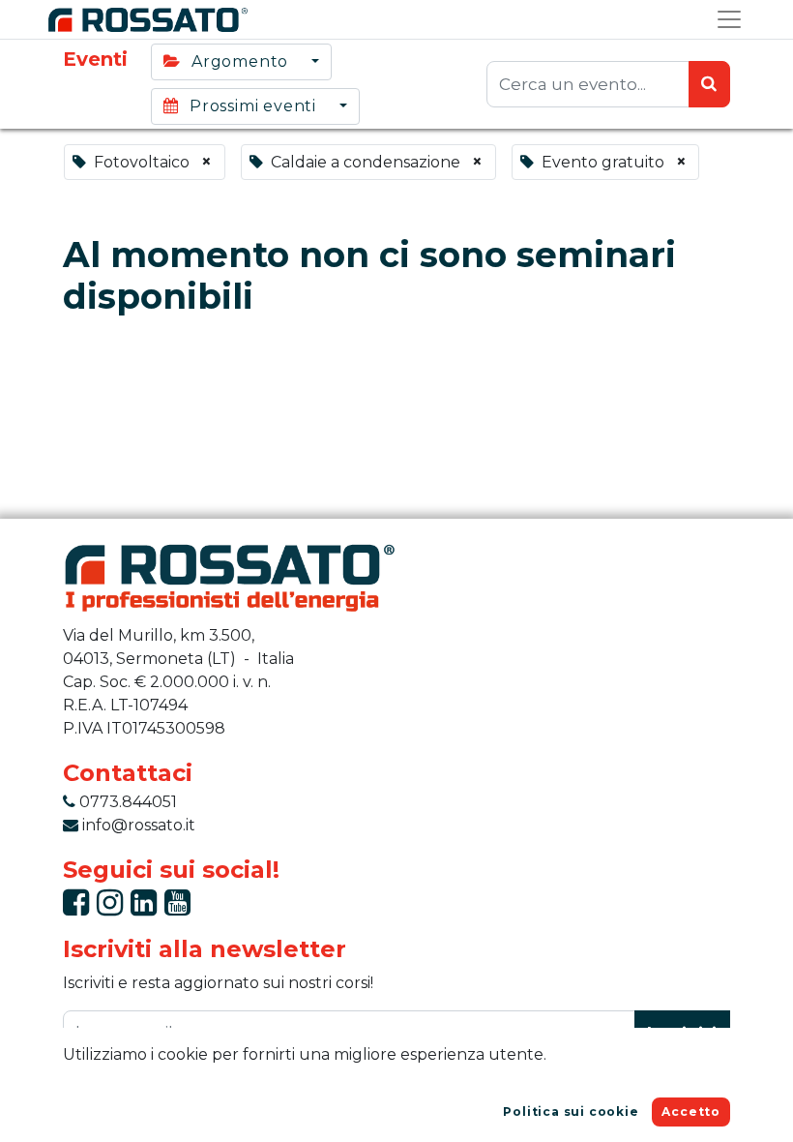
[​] (76, 908)
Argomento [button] (240, 61)
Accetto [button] (690, 1111)
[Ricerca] (709, 84)
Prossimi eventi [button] (253, 106)
